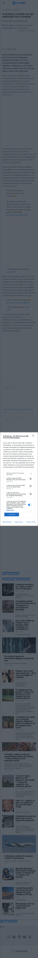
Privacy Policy (31, 522)
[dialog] (19, 479)
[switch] (30, 479)
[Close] (34, 436)
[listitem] (19, 473)
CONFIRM (12, 514)
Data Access (19, 522)
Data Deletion (7, 522)
